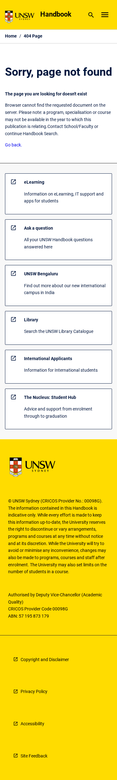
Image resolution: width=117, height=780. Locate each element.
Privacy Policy (34, 691)
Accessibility (32, 723)
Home (11, 35)
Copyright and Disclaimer (45, 659)
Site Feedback (34, 755)
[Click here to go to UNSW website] (19, 18)
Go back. (13, 144)
